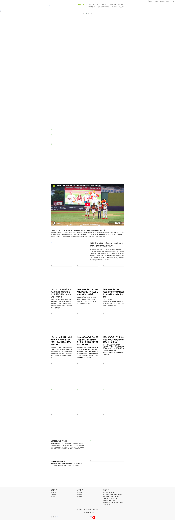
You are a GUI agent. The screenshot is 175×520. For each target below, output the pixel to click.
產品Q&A (114, 7)
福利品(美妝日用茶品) (103, 7)
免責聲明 (95, 509)
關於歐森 (120, 4)
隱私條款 (80, 509)
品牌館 (88, 4)
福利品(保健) (91, 7)
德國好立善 (81, 4)
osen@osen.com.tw (112, 496)
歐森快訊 (104, 4)
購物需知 (79, 492)
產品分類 (96, 4)
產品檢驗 (121, 7)
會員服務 (112, 4)
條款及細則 (87, 509)
